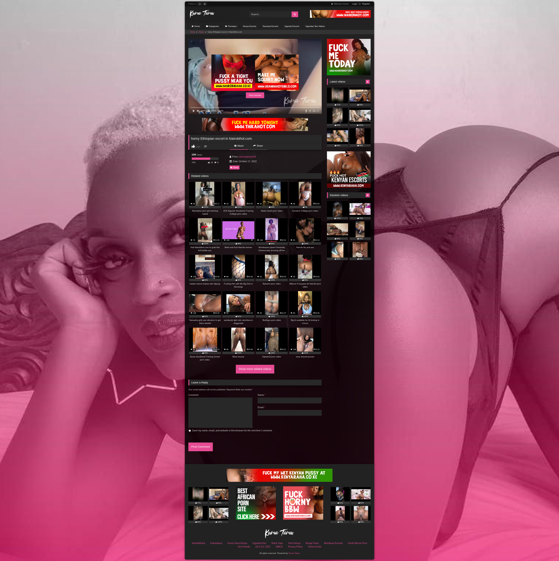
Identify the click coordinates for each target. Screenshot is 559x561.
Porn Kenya (294, 543)
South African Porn (357, 543)
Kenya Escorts (249, 26)
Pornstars (232, 26)
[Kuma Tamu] (201, 14)
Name (261, 395)
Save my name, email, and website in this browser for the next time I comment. (232, 430)
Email (261, 407)
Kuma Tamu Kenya (237, 543)
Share (259, 146)
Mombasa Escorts (333, 543)
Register (366, 4)
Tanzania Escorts (270, 26)
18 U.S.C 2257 (262, 546)
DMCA (279, 546)
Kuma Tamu (294, 553)
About (240, 146)
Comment (193, 395)
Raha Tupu (277, 543)
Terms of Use (314, 546)
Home (197, 26)
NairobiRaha (198, 543)
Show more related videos (255, 368)
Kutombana (216, 543)
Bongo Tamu (312, 543)
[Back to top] (550, 552)
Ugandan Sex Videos (315, 26)
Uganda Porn (259, 543)
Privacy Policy (295, 546)
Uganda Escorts (291, 26)
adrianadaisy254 (247, 156)
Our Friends (244, 546)
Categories (214, 26)
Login (354, 4)
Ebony (201, 32)
